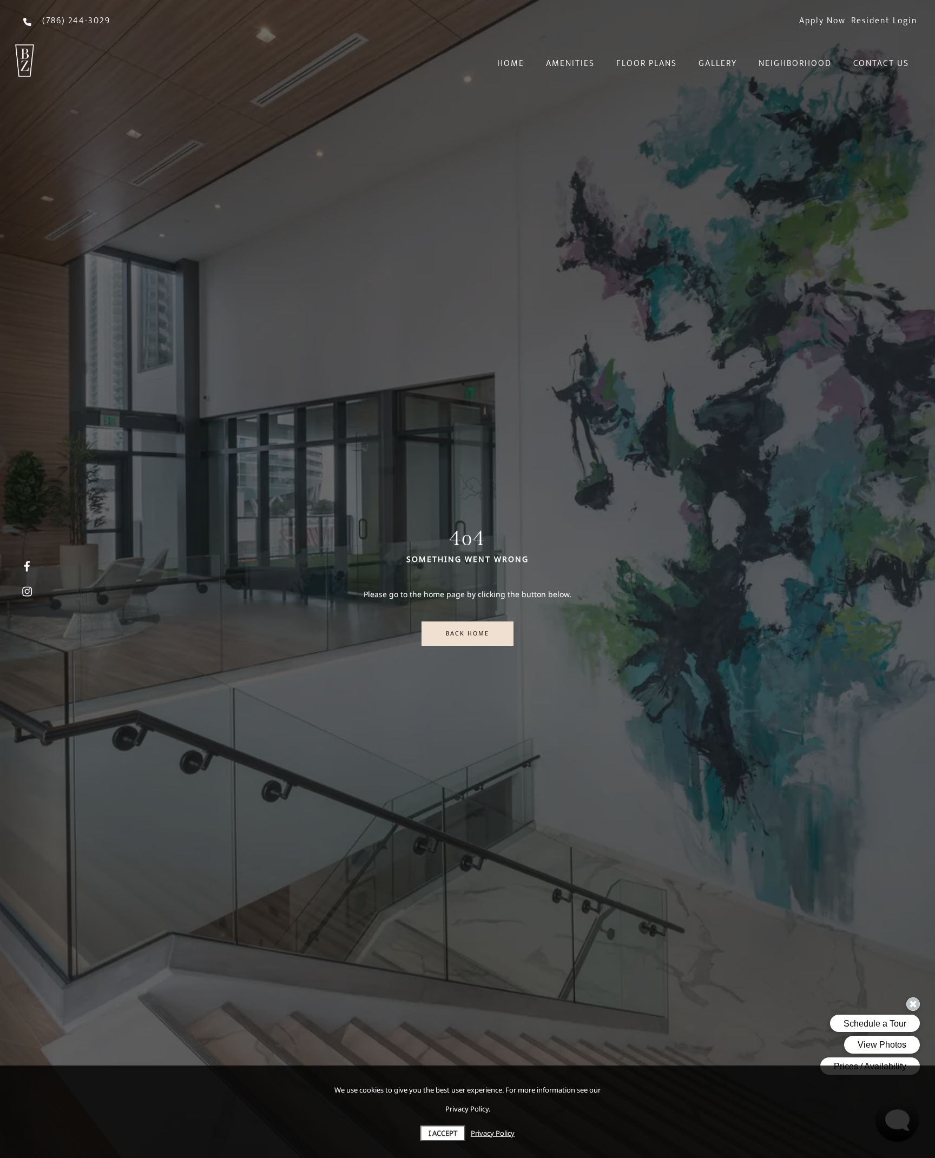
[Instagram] (27, 592)
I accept (443, 1133)
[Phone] (27, 30)
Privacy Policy (493, 1133)
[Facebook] (27, 567)
